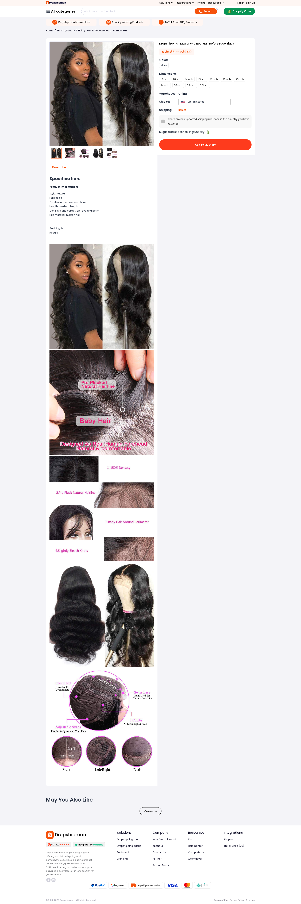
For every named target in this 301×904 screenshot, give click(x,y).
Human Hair (120, 30)
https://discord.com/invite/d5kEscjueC (53, 880)
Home (49, 30)
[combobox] (199, 102)
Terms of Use (221, 900)
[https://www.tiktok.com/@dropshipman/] (48, 880)
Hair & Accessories (98, 30)
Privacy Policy (237, 900)
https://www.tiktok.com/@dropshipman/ (48, 880)
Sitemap (250, 900)
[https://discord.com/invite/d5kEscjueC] (53, 880)
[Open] (227, 101)
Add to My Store (205, 144)
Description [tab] (59, 167)
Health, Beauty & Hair (70, 30)
